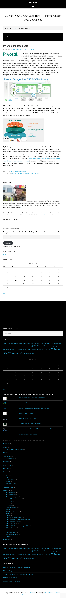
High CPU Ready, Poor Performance (30, 423)
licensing (13, 346)
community (36, 343)
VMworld (8, 536)
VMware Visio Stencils (26, 413)
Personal (6, 468)
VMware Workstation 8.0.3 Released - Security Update (36, 429)
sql (53, 346)
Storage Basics (10, 483)
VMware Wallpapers (25, 403)
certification (24, 343)
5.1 (5, 343)
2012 (8, 343)
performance (37, 346)
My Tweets (6, 255)
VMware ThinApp (11, 528)
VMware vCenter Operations (15, 530)
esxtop (49, 343)
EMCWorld (18, 171)
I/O (4, 346)
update (15, 349)
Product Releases (11, 507)
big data (14, 173)
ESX (44, 343)
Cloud (5, 447)
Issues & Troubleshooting (13, 499)
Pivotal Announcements (15, 46)
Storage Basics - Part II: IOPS (28, 418)
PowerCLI (9, 505)
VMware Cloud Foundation (14, 517)
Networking (7, 465)
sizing (51, 346)
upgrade (20, 349)
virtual (34, 349)
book (20, 343)
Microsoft (6, 461)
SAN (44, 346)
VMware (24, 171)
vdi (28, 349)
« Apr (5, 293)
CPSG (5, 452)
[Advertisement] (15, 314)
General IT (6, 456)
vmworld (15, 353)
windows (28, 353)
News (7, 503)
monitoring (18, 346)
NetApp (8, 481)
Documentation (10, 492)
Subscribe (8, 243)
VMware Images (34, 173)
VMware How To (11, 524)
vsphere (22, 353)
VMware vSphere (11, 532)
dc (40, 343)
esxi (47, 343)
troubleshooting (8, 349)
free (56, 343)
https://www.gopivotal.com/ (39, 158)
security (47, 346)
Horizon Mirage (11, 494)
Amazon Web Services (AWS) (14, 449)
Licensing (9, 501)
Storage (5, 475)
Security (5, 472)
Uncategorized (8, 487)
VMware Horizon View (13, 521)
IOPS (6, 346)
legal (44, 214)
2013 (10, 343)
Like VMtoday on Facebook (10, 219)
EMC (12, 171)
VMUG (48, 349)
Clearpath (6, 443)
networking (29, 346)
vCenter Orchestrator (12, 511)
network (24, 346)
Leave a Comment (29, 49)
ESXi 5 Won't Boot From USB (28, 434)
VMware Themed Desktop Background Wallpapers (34, 408)
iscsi (9, 346)
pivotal (26, 173)
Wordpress (6, 539)
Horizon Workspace (12, 497)
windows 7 (32, 353)
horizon (59, 343)
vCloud (8, 513)
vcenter (24, 349)
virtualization (41, 349)
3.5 (4, 343)
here (21, 207)
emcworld (21, 173)
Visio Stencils (10, 458)
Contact (32, 592)
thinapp (56, 346)
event (53, 343)
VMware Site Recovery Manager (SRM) (17, 526)
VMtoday (33, 2)
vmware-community (12, 534)
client (29, 343)
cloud (32, 343)
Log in (42, 595)
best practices (14, 343)
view (31, 349)
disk (42, 343)
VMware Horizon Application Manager (18, 519)
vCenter (8, 509)
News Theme (49, 592)
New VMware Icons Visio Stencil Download (32, 397)
